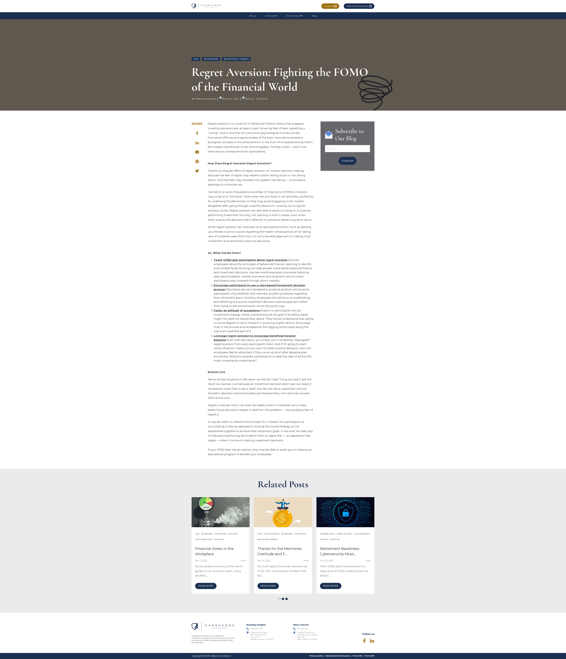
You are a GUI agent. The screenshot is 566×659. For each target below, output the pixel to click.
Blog (314, 15)
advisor (324, 539)
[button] (279, 599)
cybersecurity (327, 534)
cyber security (344, 534)
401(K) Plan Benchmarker (357, 6)
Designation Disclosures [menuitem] (338, 656)
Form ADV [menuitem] (369, 656)
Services (269, 15)
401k (196, 59)
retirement (211, 59)
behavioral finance (236, 59)
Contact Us (328, 6)
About (252, 15)
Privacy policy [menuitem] (316, 656)
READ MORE (205, 585)
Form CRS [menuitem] (357, 656)
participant (221, 534)
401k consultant (203, 539)
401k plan (219, 539)
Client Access (293, 15)
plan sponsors (271, 534)
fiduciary (233, 534)
